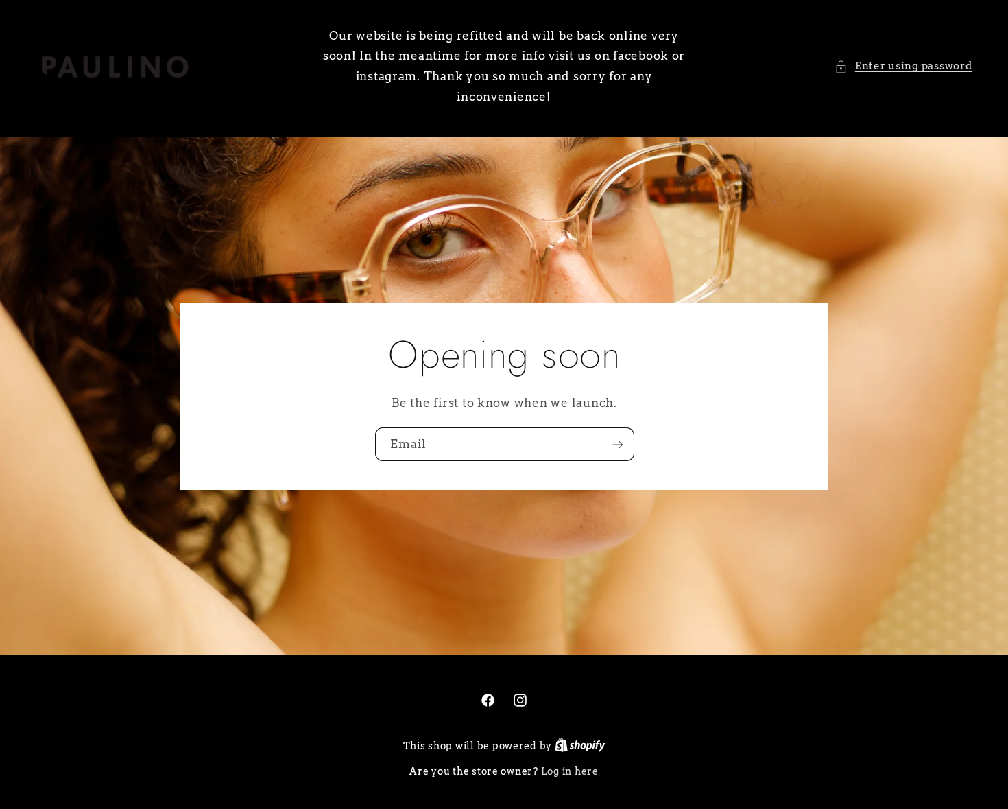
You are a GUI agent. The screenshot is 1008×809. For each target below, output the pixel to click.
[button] (903, 66)
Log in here (570, 771)
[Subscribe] (617, 444)
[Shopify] (580, 745)
